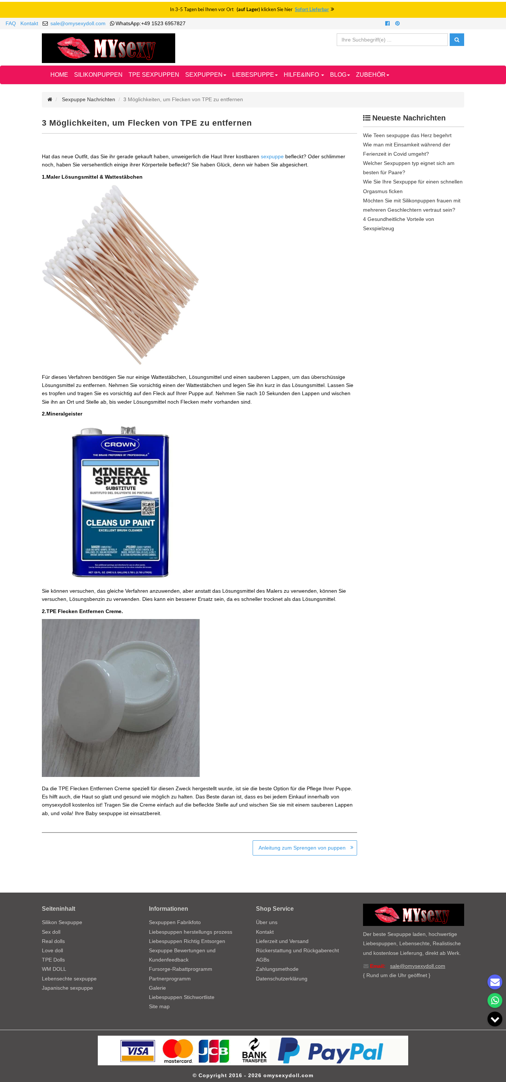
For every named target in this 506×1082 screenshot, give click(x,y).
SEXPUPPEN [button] (204, 75)
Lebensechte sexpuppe (69, 979)
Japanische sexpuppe (67, 988)
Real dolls (53, 941)
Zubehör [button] (371, 75)
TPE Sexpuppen (154, 75)
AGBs (262, 960)
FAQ (11, 23)
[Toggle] (494, 1019)
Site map (159, 1006)
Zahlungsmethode (277, 969)
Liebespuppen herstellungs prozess (190, 932)
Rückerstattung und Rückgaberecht (297, 950)
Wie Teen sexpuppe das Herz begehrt (407, 135)
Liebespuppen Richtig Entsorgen (187, 941)
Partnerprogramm (170, 979)
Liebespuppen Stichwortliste (181, 997)
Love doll (52, 950)
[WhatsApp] (494, 1000)
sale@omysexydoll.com (78, 23)
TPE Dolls (53, 960)
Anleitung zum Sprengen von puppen (302, 848)
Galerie (157, 988)
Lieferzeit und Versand (282, 941)
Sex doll (51, 932)
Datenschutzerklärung (281, 979)
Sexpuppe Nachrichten (88, 99)
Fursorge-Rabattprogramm (180, 969)
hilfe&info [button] (302, 75)
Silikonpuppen (98, 75)
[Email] (494, 982)
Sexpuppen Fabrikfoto (175, 922)
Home (59, 75)
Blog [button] (338, 75)
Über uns (266, 922)
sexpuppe (272, 156)
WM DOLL (54, 969)
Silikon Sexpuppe (62, 922)
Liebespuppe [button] (253, 75)
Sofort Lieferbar (312, 9)
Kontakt (29, 23)
